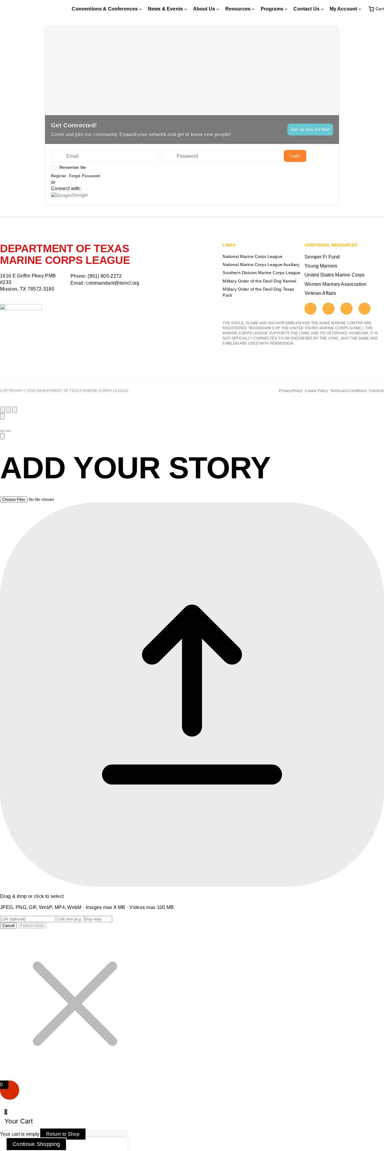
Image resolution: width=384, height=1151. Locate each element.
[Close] (2, 410)
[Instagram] (328, 309)
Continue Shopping (36, 1144)
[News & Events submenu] (185, 8)
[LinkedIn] (364, 309)
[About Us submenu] (217, 8)
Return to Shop (63, 1134)
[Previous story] (8, 410)
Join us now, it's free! (310, 129)
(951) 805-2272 (105, 276)
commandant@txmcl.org (112, 283)
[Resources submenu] (253, 8)
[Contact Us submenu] (322, 8)
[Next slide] (8, 431)
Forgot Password (84, 176)
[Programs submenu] (286, 8)
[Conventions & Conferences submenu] (140, 8)
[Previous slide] (2, 431)
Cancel (8, 925)
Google (80, 195)
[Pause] (2, 416)
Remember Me (72, 168)
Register (58, 176)
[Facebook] (310, 309)
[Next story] (14, 410)
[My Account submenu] (359, 8)
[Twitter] (346, 309)
